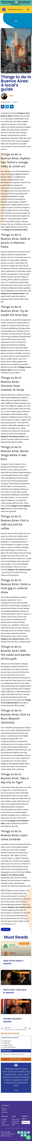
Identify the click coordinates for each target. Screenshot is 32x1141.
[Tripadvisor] (22, 1135)
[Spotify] (25, 1135)
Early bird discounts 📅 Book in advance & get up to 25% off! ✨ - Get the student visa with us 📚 (16, 2)
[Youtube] (22, 1132)
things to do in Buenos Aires (12, 764)
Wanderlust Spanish (15, 9)
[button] (28, 9)
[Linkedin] (28, 1132)
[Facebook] (18, 1132)
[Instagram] (25, 1132)
